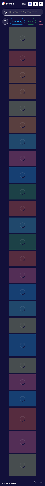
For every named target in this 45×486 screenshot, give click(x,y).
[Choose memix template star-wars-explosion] (22, 258)
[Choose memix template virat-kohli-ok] (22, 442)
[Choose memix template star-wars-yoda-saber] (22, 91)
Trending (17, 21)
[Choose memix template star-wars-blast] (22, 292)
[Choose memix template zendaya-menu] (22, 398)
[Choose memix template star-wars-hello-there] (22, 242)
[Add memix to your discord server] (30, 4)
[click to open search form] (5, 21)
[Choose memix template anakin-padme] (22, 38)
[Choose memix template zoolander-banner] (22, 365)
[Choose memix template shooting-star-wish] (22, 345)
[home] (8, 4)
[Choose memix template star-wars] (22, 58)
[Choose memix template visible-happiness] (22, 419)
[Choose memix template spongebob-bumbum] (22, 325)
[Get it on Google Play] (41, 4)
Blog (24, 4)
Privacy (41, 482)
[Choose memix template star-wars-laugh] (22, 225)
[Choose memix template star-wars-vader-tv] (22, 125)
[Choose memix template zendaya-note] (22, 382)
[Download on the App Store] (35, 4)
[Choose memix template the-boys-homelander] (22, 465)
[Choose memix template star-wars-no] (22, 191)
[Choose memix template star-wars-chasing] (22, 275)
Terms (36, 482)
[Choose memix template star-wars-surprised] (22, 141)
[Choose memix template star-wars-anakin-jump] (22, 308)
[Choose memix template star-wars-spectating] (22, 158)
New (30, 21)
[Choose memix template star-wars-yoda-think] (22, 75)
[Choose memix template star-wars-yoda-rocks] (22, 108)
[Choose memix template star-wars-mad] (22, 208)
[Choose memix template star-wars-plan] (22, 175)
